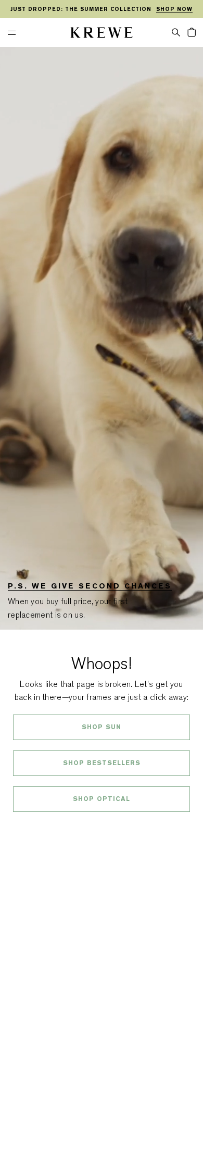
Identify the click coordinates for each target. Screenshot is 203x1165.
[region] (101, 9)
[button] (176, 31)
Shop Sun (101, 727)
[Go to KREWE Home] (101, 34)
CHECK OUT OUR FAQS (102, 826)
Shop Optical (101, 799)
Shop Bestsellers (102, 763)
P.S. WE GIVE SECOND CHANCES (90, 586)
